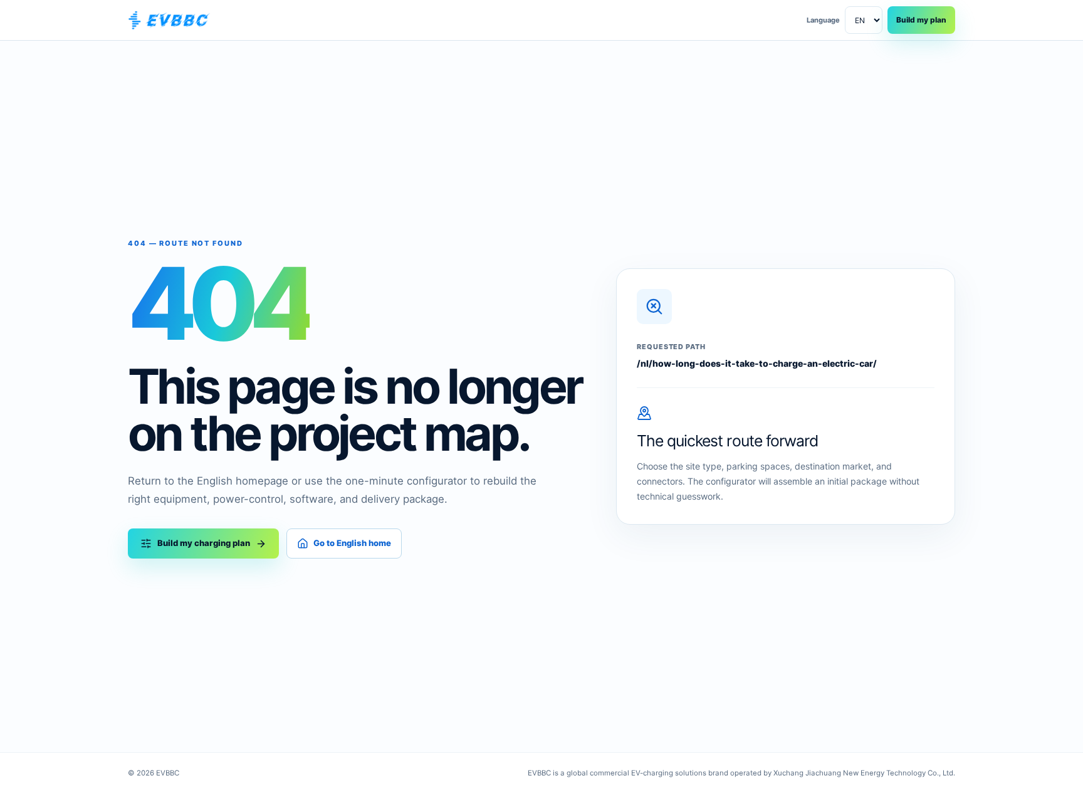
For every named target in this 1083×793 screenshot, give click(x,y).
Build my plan (921, 19)
